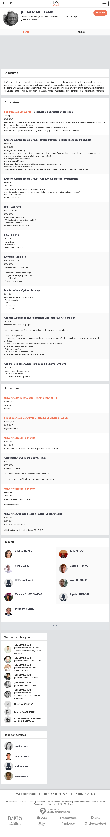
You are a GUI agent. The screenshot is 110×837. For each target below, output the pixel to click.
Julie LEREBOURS (78, 580)
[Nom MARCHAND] (7, 704)
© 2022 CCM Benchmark (67, 804)
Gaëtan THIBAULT (80, 565)
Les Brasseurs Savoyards (17, 111)
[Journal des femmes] (14, 818)
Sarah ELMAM (21, 776)
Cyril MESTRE (22, 565)
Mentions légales (98, 802)
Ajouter (102, 12)
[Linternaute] (68, 818)
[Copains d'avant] (14, 824)
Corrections (51, 804)
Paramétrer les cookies (82, 802)
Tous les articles (40, 804)
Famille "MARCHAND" (24, 712)
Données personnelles (63, 802)
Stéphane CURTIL (24, 608)
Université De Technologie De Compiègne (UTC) (30, 398)
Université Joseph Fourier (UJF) (20, 438)
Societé (50, 802)
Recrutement (41, 802)
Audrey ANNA (21, 766)
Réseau (81, 32)
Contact (23, 802)
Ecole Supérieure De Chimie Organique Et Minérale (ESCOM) (36, 417)
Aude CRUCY (76, 551)
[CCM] (41, 818)
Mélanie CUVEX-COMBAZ (28, 594)
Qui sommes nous (12, 802)
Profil (26, 32)
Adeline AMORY (23, 551)
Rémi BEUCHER (22, 756)
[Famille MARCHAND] (7, 712)
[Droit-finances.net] (95, 818)
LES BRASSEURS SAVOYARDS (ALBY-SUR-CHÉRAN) (27, 719)
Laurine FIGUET (22, 746)
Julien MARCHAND (23, 645)
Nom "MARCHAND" (23, 704)
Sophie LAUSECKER (80, 594)
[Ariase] (68, 823)
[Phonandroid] (95, 824)
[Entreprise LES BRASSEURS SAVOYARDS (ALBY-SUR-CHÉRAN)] (7, 719)
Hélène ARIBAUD (24, 580)
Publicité (31, 802)
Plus (55, 625)
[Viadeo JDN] (41, 824)
